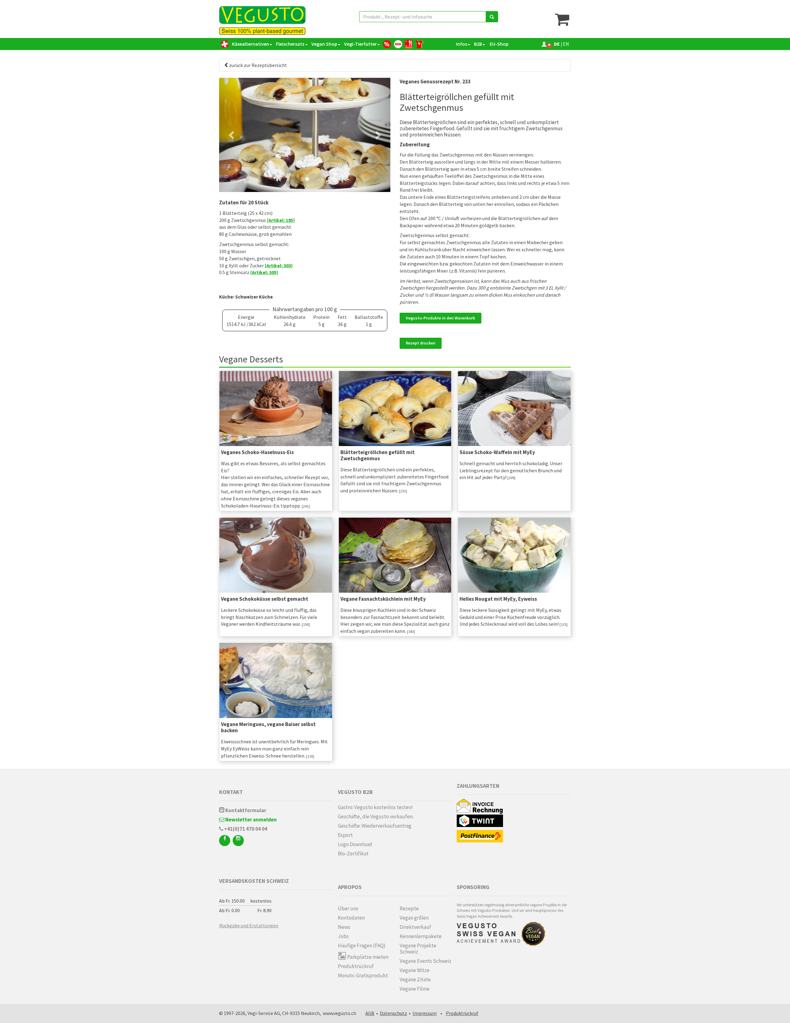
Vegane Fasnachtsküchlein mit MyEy (383, 598)
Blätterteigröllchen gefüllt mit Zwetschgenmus (377, 455)
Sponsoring (473, 887)
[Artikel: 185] (281, 220)
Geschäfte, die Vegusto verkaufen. (376, 816)
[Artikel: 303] (279, 265)
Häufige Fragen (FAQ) (361, 945)
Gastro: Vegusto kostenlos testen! (375, 807)
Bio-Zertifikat (353, 853)
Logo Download (355, 844)
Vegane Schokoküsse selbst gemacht (264, 598)
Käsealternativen (250, 44)
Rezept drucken (420, 343)
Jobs (343, 936)
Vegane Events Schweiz (425, 961)
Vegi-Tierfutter (360, 44)
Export (345, 835)
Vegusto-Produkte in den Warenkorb (440, 318)
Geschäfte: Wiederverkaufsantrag (374, 825)
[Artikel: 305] (264, 272)
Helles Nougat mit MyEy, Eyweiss (498, 598)
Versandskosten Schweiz (254, 880)
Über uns (348, 908)
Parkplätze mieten (367, 957)
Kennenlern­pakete (421, 936)
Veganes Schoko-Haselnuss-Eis (257, 452)
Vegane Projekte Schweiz (418, 948)
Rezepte (409, 908)
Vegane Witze (415, 970)
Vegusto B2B (355, 791)
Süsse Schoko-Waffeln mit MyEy (497, 452)
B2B (478, 44)
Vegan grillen (414, 918)
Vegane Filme (415, 989)
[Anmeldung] (544, 44)
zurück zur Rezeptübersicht (258, 65)
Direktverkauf (415, 927)
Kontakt (231, 791)
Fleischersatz (290, 44)
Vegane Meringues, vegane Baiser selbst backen (268, 727)
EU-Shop (499, 44)
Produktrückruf (356, 966)
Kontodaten (351, 918)
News (344, 927)
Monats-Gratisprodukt (363, 975)
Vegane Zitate (415, 979)
